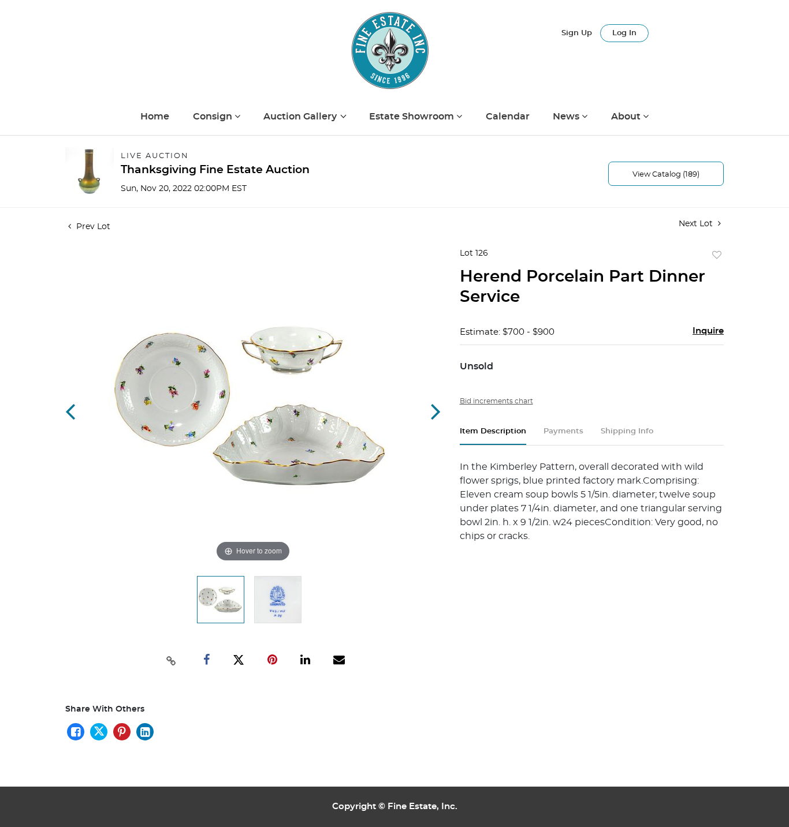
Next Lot (697, 224)
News (567, 116)
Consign (214, 116)
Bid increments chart (496, 401)
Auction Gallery (301, 116)
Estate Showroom (412, 116)
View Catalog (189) (665, 174)
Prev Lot (92, 227)
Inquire (708, 331)
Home (154, 116)
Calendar (508, 116)
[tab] (493, 436)
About (627, 116)
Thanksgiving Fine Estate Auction (215, 169)
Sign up (576, 33)
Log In (624, 33)
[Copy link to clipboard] (171, 660)
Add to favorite (717, 255)
